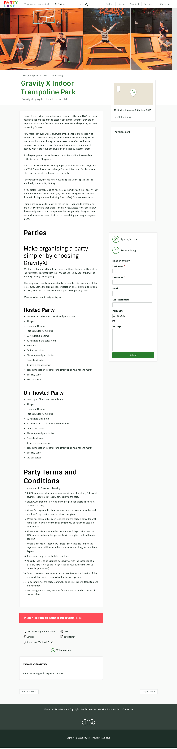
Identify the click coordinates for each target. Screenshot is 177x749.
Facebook (85, 723)
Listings (121, 4)
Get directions (124, 117)
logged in (40, 673)
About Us (48, 709)
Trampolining (56, 75)
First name (118, 266)
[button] (135, 93)
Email (116, 288)
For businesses (88, 709)
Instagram (92, 723)
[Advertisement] (133, 176)
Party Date (118, 311)
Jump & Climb (147, 691)
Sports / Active (39, 75)
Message (117, 326)
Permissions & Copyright (67, 709)
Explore (109, 4)
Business (148, 4)
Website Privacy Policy (109, 709)
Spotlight (134, 4)
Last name (118, 277)
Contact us (165, 4)
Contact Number (120, 299)
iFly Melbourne (30, 691)
